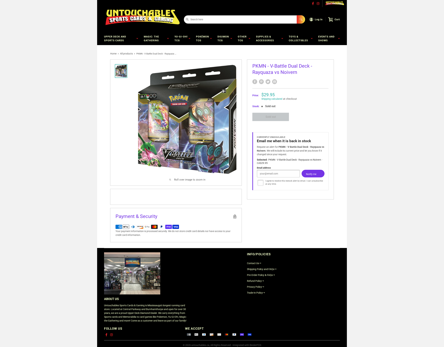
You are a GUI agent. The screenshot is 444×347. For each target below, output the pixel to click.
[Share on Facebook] (254, 81)
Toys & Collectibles (299, 38)
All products (126, 53)
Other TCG (242, 38)
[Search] (301, 19)
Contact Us (253, 263)
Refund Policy (254, 281)
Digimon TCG (223, 38)
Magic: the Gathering (152, 38)
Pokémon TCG (202, 38)
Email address (264, 168)
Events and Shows (326, 38)
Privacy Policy (254, 286)
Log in (319, 19)
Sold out (271, 116)
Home (113, 53)
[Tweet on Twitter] (268, 81)
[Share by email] (274, 81)
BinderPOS (255, 345)
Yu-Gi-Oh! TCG (181, 38)
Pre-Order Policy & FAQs (260, 275)
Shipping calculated (271, 98)
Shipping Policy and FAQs (260, 269)
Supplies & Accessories (265, 38)
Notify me (311, 174)
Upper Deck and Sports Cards (115, 38)
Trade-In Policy (255, 292)
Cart (337, 19)
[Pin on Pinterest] (261, 81)
